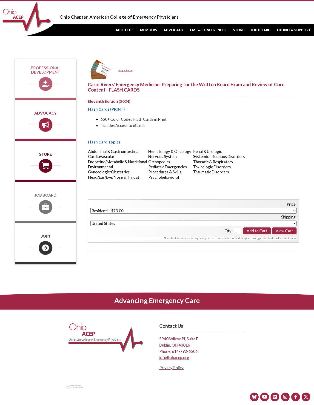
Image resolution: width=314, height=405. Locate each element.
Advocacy (173, 30)
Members (148, 30)
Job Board (261, 30)
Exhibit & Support (294, 30)
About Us (125, 30)
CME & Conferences (208, 30)
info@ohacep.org (174, 357)
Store (238, 30)
